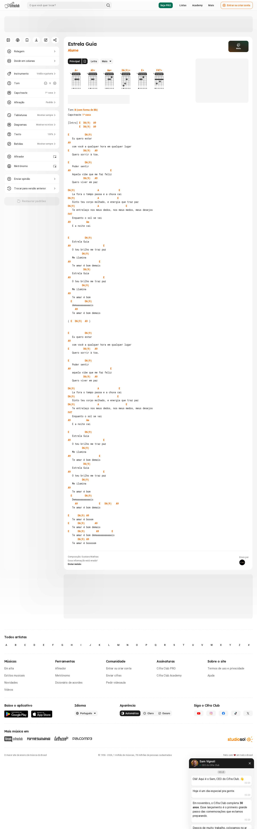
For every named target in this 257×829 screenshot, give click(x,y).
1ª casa (86, 114)
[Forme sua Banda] (38, 738)
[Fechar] (250, 763)
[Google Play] (16, 714)
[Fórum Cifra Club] (13, 739)
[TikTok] (236, 713)
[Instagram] (211, 713)
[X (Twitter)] (248, 713)
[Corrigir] (46, 40)
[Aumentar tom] (55, 83)
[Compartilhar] (55, 40)
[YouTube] (198, 713)
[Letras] (61, 738)
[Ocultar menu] (8, 40)
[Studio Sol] (240, 739)
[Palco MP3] (82, 738)
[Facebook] (223, 713)
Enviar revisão (74, 564)
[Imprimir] (18, 40)
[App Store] (41, 714)
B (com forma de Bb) (86, 109)
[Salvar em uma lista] (27, 40)
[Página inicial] (12, 5)
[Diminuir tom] (45, 83)
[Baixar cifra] (36, 40)
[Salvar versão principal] (85, 61)
